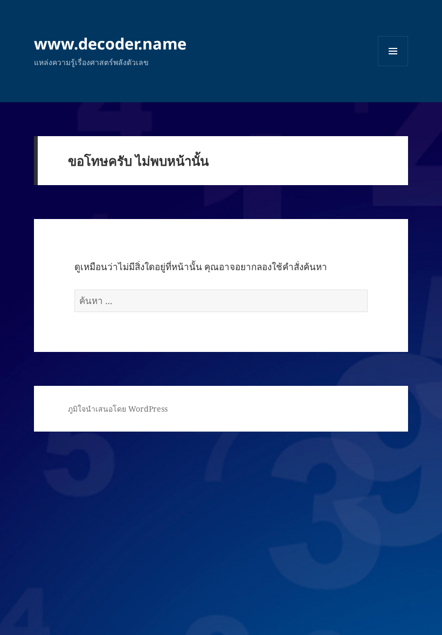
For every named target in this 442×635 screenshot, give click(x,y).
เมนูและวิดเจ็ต (393, 51)
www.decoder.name (110, 43)
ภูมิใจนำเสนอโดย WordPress (118, 409)
